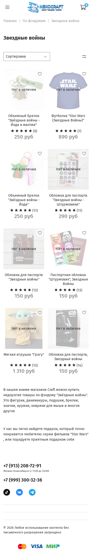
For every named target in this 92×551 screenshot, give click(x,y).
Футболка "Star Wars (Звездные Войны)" (68, 118)
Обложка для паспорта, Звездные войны (68, 356)
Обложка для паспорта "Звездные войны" (24, 277)
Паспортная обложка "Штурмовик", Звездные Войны (68, 279)
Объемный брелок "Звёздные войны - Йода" (24, 199)
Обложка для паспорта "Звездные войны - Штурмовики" (68, 199)
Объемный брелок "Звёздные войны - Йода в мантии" (24, 120)
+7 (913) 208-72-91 (22, 466)
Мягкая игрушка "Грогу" (24, 354)
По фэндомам (34, 21)
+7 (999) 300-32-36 (22, 480)
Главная (10, 21)
